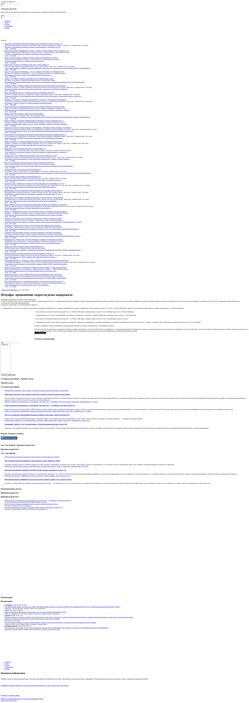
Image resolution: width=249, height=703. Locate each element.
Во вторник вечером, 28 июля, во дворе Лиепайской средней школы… (28, 208)
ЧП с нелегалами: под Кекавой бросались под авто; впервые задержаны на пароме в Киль (34, 106)
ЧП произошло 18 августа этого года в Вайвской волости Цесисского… (29, 75)
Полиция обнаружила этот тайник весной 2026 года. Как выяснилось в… (29, 145)
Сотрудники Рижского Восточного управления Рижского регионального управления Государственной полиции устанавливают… (48, 173)
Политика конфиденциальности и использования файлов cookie (22, 699)
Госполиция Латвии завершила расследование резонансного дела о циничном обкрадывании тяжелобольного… (42, 229)
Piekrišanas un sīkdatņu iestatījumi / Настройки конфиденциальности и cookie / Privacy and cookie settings (35, 685)
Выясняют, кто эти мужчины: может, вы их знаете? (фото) (25, 148)
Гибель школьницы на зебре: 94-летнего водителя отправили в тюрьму (29, 253)
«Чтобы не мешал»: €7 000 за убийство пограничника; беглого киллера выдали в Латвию (35, 85)
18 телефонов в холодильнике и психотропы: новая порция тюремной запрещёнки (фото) (35, 134)
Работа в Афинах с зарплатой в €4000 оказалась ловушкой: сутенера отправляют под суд (34, 120)
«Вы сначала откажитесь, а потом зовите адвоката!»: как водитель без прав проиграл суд (34, 281)
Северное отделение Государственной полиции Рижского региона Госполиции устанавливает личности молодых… (43, 96)
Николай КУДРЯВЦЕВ (9, 290)
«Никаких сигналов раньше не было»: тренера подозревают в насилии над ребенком (33, 232)
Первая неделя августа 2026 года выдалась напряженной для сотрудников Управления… (34, 138)
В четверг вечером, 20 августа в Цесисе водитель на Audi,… (25, 61)
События (8, 21)
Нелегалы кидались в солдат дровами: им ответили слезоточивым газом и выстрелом (33, 274)
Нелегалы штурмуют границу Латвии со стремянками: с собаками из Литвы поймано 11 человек (38, 127)
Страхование (9, 26)
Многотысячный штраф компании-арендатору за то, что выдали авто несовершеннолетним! (35, 612)
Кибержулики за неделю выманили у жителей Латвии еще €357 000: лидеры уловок (34, 190)
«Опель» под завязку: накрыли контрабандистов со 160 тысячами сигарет (29, 78)
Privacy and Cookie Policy (9, 700)
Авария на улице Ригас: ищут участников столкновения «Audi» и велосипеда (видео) (33, 218)
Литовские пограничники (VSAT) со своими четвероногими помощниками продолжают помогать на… (39, 131)
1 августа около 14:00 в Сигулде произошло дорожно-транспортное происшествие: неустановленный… (39, 166)
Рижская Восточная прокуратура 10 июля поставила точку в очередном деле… (31, 271)
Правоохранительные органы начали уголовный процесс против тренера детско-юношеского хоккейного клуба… (43, 236)
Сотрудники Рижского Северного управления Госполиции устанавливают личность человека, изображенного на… (43, 250)
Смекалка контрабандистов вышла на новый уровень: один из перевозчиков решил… (33, 243)
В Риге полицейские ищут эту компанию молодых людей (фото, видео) (29, 92)
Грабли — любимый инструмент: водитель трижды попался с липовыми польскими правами (36, 211)
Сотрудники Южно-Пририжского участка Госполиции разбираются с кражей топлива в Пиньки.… (38, 159)
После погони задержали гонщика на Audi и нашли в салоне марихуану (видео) (31, 57)
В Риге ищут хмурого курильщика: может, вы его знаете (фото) (27, 64)
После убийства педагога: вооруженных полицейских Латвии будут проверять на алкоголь (36, 204)
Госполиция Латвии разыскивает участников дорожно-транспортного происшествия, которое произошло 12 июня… (43, 222)
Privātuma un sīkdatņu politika (10, 695)
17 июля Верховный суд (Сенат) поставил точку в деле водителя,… (27, 285)
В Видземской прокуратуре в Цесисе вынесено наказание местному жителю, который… (34, 215)
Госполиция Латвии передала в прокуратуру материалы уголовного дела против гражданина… (36, 89)
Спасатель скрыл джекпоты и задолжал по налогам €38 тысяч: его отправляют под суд (34, 183)
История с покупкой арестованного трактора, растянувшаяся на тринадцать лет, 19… (33, 47)
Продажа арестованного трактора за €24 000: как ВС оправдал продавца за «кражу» (34, 43)
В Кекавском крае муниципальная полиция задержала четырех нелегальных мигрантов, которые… (38, 110)
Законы (7, 28)
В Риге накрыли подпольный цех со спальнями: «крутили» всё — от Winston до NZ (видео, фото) (38, 500)
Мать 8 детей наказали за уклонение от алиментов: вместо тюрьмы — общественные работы (35, 267)
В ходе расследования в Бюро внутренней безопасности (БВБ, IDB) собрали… (31, 187)
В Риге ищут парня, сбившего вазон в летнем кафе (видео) (24, 246)
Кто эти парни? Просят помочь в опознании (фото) (23, 176)
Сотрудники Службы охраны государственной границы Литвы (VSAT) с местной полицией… (36, 264)
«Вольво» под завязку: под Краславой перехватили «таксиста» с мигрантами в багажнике (36, 99)
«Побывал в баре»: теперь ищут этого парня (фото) (23, 169)
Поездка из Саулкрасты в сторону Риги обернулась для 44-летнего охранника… (31, 201)
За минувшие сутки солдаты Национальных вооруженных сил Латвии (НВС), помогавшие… (36, 278)
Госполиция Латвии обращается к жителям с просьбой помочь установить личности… (33, 180)
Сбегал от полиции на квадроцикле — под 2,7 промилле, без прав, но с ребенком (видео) (34, 71)
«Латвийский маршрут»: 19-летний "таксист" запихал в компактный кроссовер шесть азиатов (37, 260)
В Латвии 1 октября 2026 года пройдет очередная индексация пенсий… (29, 54)
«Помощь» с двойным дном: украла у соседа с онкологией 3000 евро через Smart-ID (32, 225)
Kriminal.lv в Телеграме (10, 438)
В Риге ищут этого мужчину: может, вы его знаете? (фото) (24, 113)
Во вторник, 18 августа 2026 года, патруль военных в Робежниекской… (29, 103)
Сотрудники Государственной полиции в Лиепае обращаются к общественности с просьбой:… (36, 152)
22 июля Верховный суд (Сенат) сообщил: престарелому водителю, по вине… (31, 257)
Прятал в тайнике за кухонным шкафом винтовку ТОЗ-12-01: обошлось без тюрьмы (34, 141)
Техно (7, 23)
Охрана (7, 24)
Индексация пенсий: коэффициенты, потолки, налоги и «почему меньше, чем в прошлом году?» (37, 50)
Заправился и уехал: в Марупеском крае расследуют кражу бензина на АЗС (31, 155)
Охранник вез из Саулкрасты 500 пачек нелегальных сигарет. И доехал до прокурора (34, 197)
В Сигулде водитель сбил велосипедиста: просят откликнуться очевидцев (29, 162)
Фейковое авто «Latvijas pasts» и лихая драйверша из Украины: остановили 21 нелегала (34, 239)
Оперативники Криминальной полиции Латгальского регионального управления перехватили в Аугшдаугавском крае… (45, 82)
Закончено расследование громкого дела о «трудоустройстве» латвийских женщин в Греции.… (36, 124)
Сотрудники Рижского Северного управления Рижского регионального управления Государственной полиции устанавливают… (48, 68)
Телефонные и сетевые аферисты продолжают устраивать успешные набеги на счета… (34, 194)
